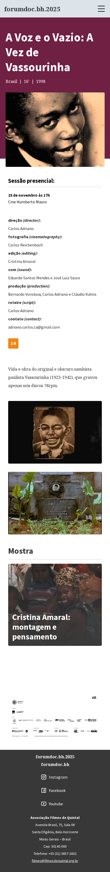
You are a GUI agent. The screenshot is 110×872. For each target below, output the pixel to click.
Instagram (58, 777)
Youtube (56, 803)
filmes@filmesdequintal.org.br (55, 860)
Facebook (57, 790)
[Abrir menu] (101, 8)
